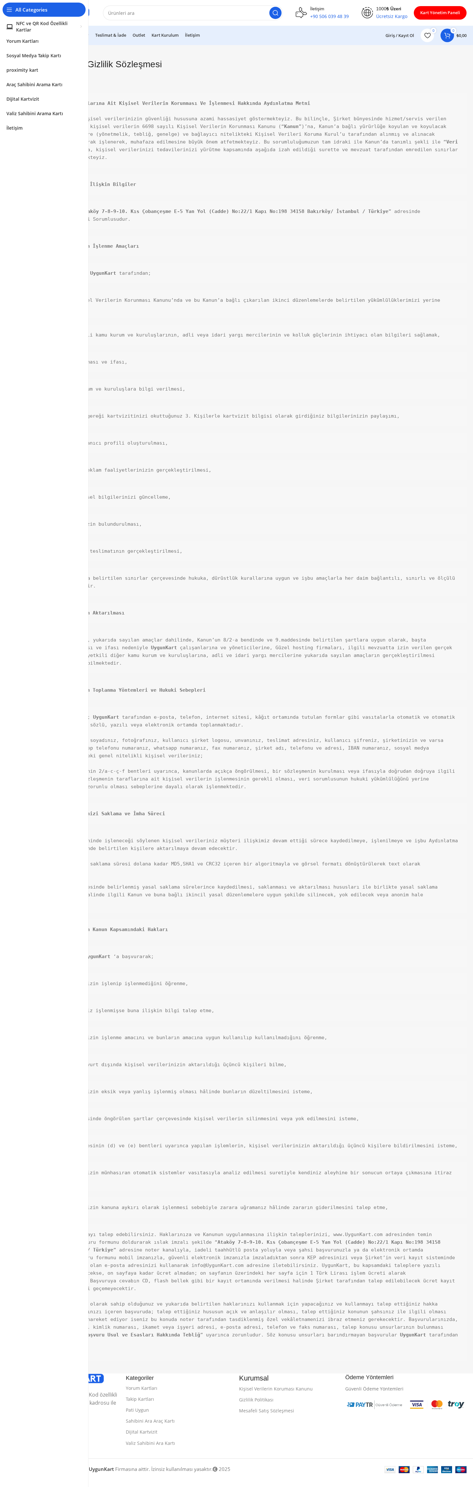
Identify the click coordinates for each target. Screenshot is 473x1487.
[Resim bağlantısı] (374, 1404)
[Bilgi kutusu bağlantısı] (322, 13)
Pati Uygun (137, 1410)
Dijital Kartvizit (141, 1432)
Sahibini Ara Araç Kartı (150, 1421)
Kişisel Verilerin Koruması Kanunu (276, 1389)
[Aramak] (275, 13)
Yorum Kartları (141, 1388)
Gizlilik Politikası (256, 1400)
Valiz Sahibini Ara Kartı (150, 1443)
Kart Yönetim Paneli (440, 12)
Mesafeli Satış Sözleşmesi (266, 1411)
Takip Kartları (140, 1399)
